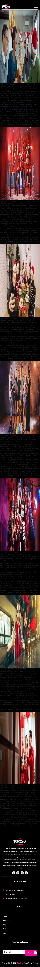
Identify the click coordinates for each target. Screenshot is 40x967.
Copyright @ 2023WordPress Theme (20, 963)
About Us (6, 920)
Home (5, 916)
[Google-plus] (22, 872)
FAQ (4, 929)
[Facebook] (13, 872)
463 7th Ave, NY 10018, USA (14, 890)
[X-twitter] (17, 872)
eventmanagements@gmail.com (16, 898)
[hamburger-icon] (36, 6)
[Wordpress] (26, 872)
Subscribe (30, 953)
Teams (5, 933)
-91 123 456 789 (10, 894)
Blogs (5, 925)
